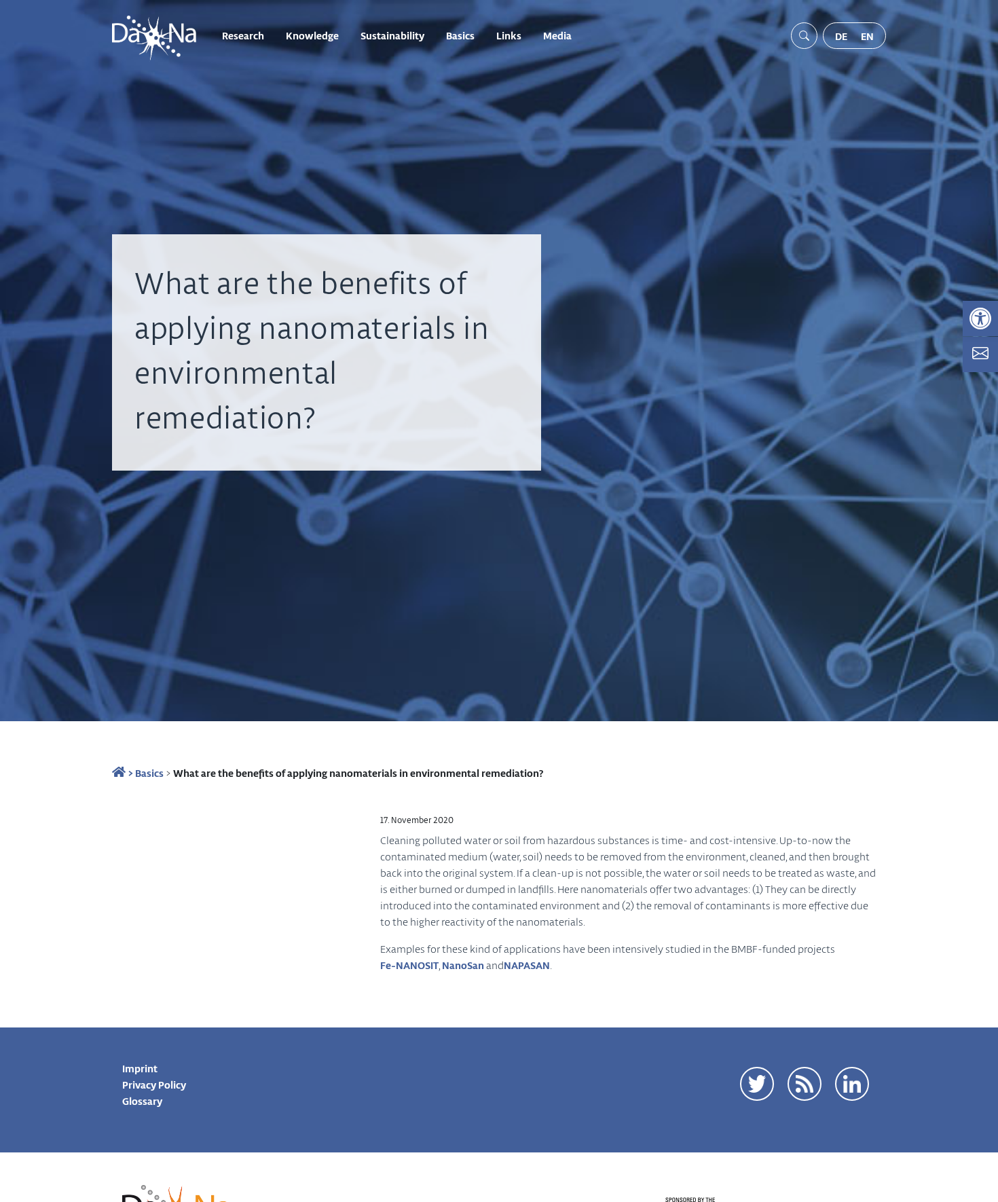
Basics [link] (460, 35)
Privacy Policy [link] (154, 1084)
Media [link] (557, 35)
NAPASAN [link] (527, 965)
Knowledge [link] (312, 35)
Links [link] (508, 35)
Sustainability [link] (392, 35)
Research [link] (243, 35)
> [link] (129, 772)
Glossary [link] (142, 1100)
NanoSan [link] (463, 965)
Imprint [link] (140, 1068)
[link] (980, 318)
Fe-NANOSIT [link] (409, 965)
